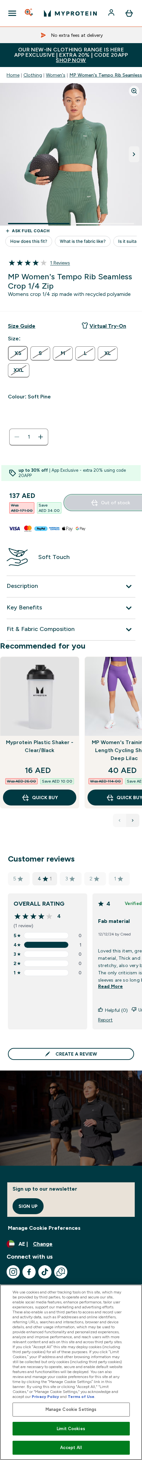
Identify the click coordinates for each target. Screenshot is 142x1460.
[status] (28, 437)
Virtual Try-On (107, 326)
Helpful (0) (116, 1010)
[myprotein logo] (70, 13)
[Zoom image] (134, 91)
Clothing (32, 75)
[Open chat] (60, 1272)
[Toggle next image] (134, 154)
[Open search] (29, 13)
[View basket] (129, 13)
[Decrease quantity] (17, 437)
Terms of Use (81, 1396)
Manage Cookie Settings (71, 1409)
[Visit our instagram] (13, 1272)
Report (105, 1019)
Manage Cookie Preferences (44, 1228)
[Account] (112, 13)
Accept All (71, 1447)
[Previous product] (119, 820)
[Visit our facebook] (29, 1272)
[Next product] (132, 820)
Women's (55, 75)
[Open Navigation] (12, 13)
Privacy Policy (45, 1396)
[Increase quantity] (40, 437)
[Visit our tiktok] (45, 1272)
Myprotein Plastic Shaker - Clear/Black (39, 746)
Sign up (28, 1206)
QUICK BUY (45, 797)
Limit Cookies (71, 1428)
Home (13, 75)
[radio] (18, 353)
